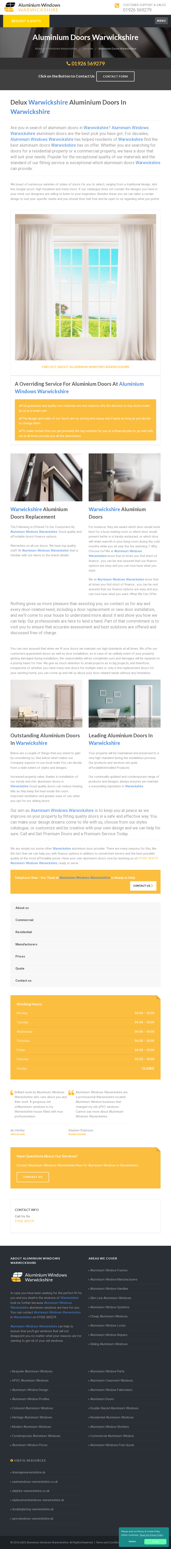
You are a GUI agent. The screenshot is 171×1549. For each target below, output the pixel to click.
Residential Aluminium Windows (112, 1417)
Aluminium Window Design (30, 1390)
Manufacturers (26, 944)
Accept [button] (155, 1541)
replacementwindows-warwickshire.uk (38, 1500)
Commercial (24, 920)
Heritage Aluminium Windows (32, 1417)
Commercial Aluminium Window (112, 1436)
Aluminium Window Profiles (30, 1399)
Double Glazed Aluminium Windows (114, 1408)
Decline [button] (132, 1541)
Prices (20, 956)
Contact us (23, 980)
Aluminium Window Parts (107, 1371)
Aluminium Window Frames (109, 1270)
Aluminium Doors (102, 1399)
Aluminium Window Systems (109, 1307)
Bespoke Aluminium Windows (32, 1371)
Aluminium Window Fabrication (111, 1390)
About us (22, 908)
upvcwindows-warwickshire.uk (32, 1518)
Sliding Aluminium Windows (109, 1344)
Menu (161, 20)
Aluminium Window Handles (109, 1289)
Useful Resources (29, 1460)
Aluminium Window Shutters (109, 1427)
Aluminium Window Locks (108, 1325)
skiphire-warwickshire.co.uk (30, 1491)
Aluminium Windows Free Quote (112, 1445)
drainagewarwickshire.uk (28, 1472)
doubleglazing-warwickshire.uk (33, 1509)
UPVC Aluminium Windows (30, 1380)
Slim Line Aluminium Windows (110, 1298)
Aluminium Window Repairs (108, 1335)
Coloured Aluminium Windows (32, 1408)
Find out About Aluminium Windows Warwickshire (86, 367)
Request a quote (26, 21)
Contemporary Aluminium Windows (36, 1436)
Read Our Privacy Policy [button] (151, 1535)
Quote (19, 968)
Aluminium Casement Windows (111, 1380)
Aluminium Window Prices (30, 1445)
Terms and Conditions (109, 1542)
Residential (23, 932)
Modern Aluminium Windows (31, 1427)
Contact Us (142, 885)
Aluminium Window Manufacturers (113, 1279)
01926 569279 (137, 9)
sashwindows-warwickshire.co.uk (35, 1482)
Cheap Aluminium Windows (109, 1316)
